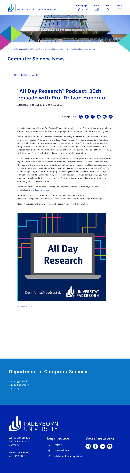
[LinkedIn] (102, 446)
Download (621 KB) (24, 306)
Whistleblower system (68, 456)
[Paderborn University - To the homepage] (11, 7)
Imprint (58, 444)
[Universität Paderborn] (65, 423)
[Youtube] (109, 446)
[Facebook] (95, 446)
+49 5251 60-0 (17, 456)
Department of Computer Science (36, 9)
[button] (83, 7)
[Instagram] (88, 446)
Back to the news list (27, 75)
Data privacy (62, 450)
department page (42, 190)
